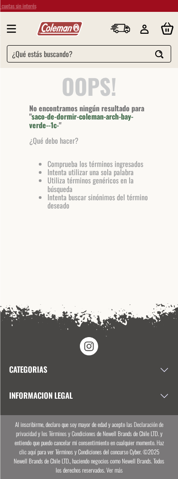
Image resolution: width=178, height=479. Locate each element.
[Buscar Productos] (159, 54)
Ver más (114, 469)
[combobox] (89, 53)
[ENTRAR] (145, 29)
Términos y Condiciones (72, 433)
